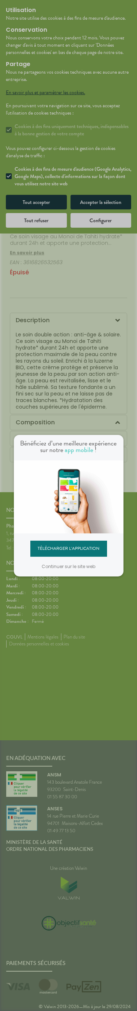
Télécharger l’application (68, 548)
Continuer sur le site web (68, 566)
